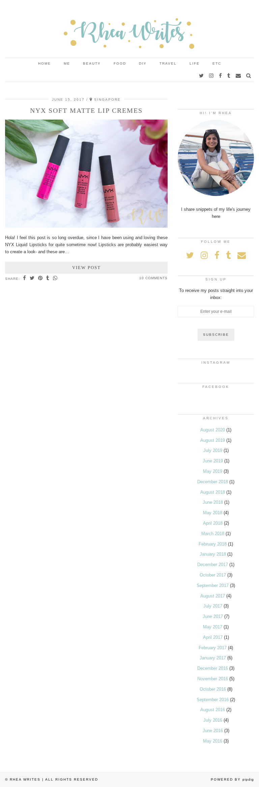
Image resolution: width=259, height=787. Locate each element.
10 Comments (153, 278)
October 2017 (213, 575)
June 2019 (213, 460)
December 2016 (212, 668)
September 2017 (213, 585)
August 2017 (212, 595)
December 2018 (212, 481)
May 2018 (212, 512)
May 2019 (212, 471)
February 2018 (213, 544)
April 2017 (213, 637)
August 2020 (212, 429)
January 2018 (213, 554)
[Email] (238, 76)
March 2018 (212, 533)
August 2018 (212, 492)
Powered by (232, 779)
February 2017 (213, 647)
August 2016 (212, 709)
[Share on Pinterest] (40, 278)
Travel (168, 63)
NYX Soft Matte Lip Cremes (86, 110)
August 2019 (212, 440)
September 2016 (213, 699)
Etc (216, 63)
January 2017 (213, 657)
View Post (86, 267)
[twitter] (201, 76)
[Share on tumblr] (48, 278)
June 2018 (213, 502)
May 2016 (212, 741)
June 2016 (213, 730)
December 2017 (212, 564)
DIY (143, 63)
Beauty (92, 63)
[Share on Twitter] (32, 278)
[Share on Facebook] (24, 278)
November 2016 (212, 678)
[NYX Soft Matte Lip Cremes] (86, 226)
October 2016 (213, 689)
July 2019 (212, 450)
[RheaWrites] (129, 28)
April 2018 (213, 523)
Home (44, 63)
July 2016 (212, 720)
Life (195, 63)
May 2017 (212, 626)
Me (67, 63)
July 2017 (212, 606)
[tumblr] (229, 76)
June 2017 (213, 616)
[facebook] (221, 76)
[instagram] (211, 76)
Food (120, 63)
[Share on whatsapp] (55, 278)
